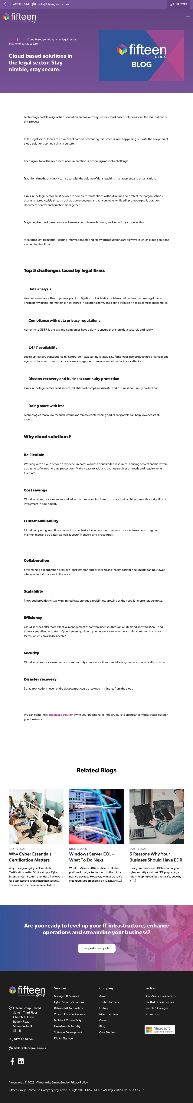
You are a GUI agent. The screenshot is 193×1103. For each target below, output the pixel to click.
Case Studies (107, 1032)
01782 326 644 (24, 1039)
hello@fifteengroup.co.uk (30, 1048)
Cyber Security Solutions (69, 1002)
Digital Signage (63, 1038)
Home (12, 39)
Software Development (68, 1032)
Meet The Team (108, 1014)
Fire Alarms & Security (67, 1026)
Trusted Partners (109, 1002)
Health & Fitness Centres (159, 1002)
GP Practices (152, 1014)
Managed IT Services (66, 996)
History (103, 1008)
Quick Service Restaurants (160, 996)
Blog (102, 1026)
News (21, 39)
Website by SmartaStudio (53, 1082)
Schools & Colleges (156, 1008)
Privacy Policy (79, 1082)
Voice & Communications (69, 1014)
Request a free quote (97, 948)
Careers (104, 1020)
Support (181, 4)
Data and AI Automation (68, 1008)
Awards (103, 996)
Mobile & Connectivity (67, 1020)
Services (60, 988)
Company (106, 988)
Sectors (150, 988)
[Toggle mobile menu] (186, 18)
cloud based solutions (60, 714)
